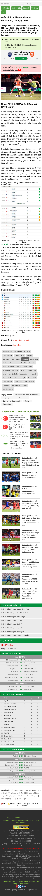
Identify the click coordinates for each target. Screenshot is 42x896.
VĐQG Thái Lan (7, 645)
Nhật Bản (23, 363)
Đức (28, 351)
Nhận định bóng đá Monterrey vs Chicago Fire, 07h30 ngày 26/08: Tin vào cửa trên (30, 535)
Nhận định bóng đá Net (22, 790)
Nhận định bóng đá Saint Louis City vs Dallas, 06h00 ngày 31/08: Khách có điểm (19, 435)
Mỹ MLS (18, 366)
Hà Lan (23, 370)
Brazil (4, 366)
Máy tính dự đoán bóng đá (27, 796)
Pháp (22, 355)
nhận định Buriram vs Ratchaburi (15, 398)
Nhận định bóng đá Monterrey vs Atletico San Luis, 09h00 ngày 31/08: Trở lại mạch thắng (19, 445)
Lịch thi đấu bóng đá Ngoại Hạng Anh (15, 609)
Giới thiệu (6, 820)
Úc (35, 370)
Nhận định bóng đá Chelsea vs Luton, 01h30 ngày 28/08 (29, 475)
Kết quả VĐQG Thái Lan (11, 653)
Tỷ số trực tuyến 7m (16, 793)
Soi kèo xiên (23, 374)
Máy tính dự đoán (8, 378)
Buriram (27, 401)
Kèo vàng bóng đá (8, 389)
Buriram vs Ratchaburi (11, 401)
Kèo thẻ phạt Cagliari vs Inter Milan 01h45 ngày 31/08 (18, 427)
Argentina (11, 366)
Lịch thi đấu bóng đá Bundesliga (13, 617)
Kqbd (35, 790)
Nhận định (6, 8)
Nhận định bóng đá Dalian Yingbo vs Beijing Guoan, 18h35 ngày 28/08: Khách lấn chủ (30, 462)
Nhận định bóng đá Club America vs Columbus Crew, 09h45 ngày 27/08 (29, 490)
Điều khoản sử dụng (25, 820)
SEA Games (18, 381)
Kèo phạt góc (33, 374)
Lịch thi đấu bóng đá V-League (12, 632)
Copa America (34, 359)
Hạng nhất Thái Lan (8, 648)
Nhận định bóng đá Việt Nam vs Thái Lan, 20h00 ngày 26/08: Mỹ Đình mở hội (30, 504)
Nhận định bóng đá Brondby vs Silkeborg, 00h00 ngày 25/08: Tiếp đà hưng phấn (30, 563)
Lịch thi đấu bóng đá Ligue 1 (11, 628)
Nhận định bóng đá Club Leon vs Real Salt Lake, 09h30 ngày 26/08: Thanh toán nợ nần (31, 520)
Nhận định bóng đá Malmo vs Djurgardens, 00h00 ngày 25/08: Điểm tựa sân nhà (30, 579)
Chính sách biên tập (10, 881)
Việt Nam (29, 355)
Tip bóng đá (6, 385)
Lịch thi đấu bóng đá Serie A (11, 624)
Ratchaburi (7, 404)
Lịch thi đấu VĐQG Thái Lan (13, 749)
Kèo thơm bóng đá (20, 378)
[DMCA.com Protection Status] (21, 828)
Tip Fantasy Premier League (11, 363)
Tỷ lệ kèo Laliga (20, 799)
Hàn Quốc (32, 363)
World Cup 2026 (15, 359)
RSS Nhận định (6, 799)
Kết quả (26, 8)
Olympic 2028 (32, 378)
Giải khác (25, 359)
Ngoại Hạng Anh (7, 351)
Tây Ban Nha (18, 351)
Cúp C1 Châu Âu (7, 355)
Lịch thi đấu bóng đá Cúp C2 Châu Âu (15, 635)
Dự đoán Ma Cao (29, 381)
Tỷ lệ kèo (35, 8)
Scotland (29, 370)
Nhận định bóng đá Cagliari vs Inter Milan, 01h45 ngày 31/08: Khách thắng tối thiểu (18, 418)
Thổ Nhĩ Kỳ (15, 370)
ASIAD (5, 374)
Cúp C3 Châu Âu (7, 381)
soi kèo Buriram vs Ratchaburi (26, 395)
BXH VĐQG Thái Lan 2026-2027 (14, 694)
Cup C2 (17, 355)
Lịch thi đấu (16, 8)
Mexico (25, 366)
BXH (3, 12)
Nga (30, 366)
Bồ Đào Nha (6, 370)
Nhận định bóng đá (21, 67)
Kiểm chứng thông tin (27, 881)
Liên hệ (14, 820)
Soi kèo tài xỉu (16, 385)
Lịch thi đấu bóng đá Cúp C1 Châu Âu (15, 613)
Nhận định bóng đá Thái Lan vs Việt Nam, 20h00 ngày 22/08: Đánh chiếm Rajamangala (30, 593)
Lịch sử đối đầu (13, 374)
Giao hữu (24, 385)
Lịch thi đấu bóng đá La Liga (11, 620)
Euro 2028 (6, 359)
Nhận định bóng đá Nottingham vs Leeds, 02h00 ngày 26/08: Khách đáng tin (30, 548)
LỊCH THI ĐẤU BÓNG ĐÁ (11, 605)
